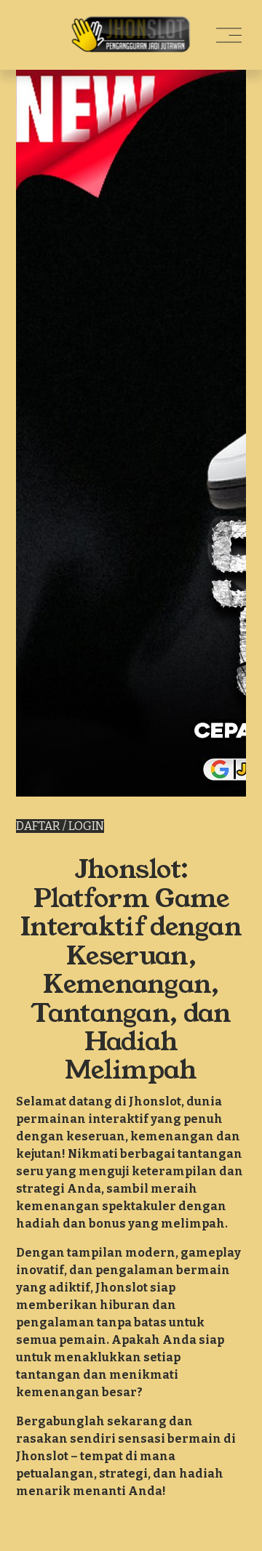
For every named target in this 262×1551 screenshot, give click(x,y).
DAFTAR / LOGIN (60, 826)
